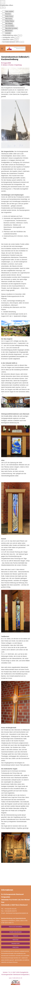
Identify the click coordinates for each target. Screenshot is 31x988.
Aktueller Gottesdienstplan (15, 932)
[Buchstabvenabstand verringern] (20, 42)
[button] (2, 48)
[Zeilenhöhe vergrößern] (17, 40)
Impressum (15, 936)
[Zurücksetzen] (1, 8)
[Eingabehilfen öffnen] (2, 2)
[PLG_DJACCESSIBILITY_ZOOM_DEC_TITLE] (19, 35)
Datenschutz (15, 939)
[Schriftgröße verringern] (16, 37)
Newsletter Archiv (16, 943)
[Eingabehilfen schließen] (4, 8)
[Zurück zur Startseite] (15, 48)
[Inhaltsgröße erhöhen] (21, 35)
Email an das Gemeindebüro (15, 926)
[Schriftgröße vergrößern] (18, 37)
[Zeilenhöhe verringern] (15, 40)
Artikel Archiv (15, 947)
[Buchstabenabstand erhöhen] (23, 42)
